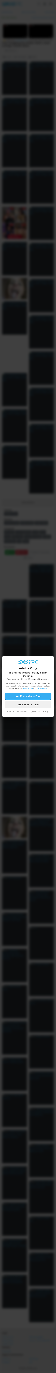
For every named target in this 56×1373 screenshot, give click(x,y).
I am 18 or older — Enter (28, 696)
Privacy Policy (42, 688)
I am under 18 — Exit (28, 704)
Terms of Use (27, 688)
